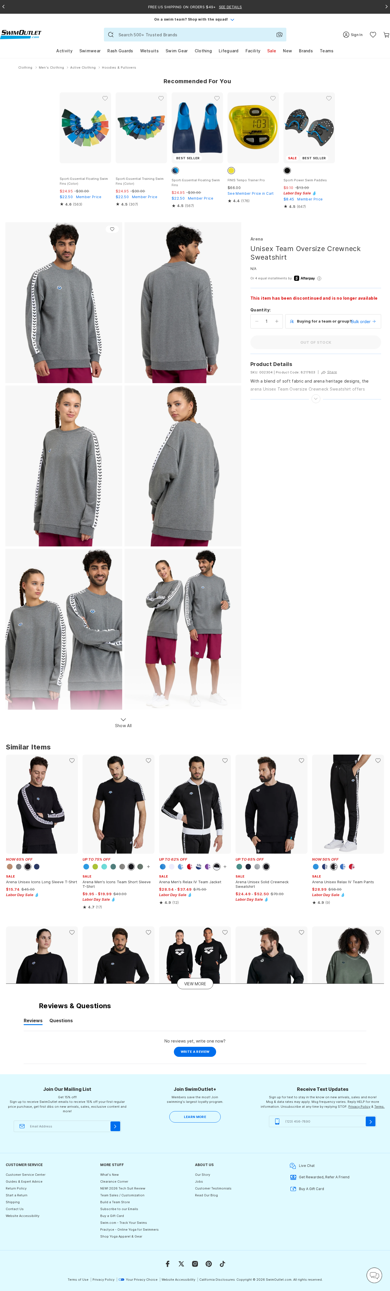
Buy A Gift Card (311, 1189)
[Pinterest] (208, 1263)
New (287, 50)
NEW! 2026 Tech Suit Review (122, 1188)
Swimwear (89, 50)
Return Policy (16, 1188)
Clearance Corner (114, 1181)
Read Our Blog (206, 1195)
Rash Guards (120, 50)
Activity (64, 50)
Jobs (199, 1181)
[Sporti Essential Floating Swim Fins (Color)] (85, 127)
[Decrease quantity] (257, 321)
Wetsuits (149, 50)
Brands (306, 50)
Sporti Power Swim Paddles (305, 180)
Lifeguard (229, 50)
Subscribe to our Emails (119, 1209)
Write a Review (198, 1053)
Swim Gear (177, 50)
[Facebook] (167, 1263)
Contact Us (15, 1209)
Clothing (203, 50)
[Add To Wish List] (112, 229)
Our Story (202, 1175)
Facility (253, 50)
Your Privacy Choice (142, 1280)
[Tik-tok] (222, 1263)
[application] (374, 1275)
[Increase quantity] (277, 321)
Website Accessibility (22, 1216)
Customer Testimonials (213, 1188)
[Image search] (279, 34)
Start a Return (16, 1195)
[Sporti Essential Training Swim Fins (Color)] (141, 127)
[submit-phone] (370, 1121)
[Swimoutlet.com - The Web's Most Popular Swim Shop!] (20, 34)
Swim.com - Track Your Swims (123, 1223)
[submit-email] (115, 1126)
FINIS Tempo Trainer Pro (246, 180)
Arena (256, 238)
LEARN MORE (195, 1117)
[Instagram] (195, 1263)
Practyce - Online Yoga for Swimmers (129, 1230)
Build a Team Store (115, 1202)
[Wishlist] (373, 34)
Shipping (13, 1202)
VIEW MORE (195, 983)
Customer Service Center (25, 1175)
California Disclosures (217, 1280)
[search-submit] (111, 34)
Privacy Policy (359, 1107)
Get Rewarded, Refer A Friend (324, 1177)
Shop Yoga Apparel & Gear (121, 1236)
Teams (327, 50)
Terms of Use (78, 1280)
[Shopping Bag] (386, 34)
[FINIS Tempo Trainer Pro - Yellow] (253, 127)
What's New (109, 1175)
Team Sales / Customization (122, 1195)
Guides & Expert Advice (24, 1181)
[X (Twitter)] (181, 1263)
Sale (271, 50)
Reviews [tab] (33, 1021)
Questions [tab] (61, 1021)
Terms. (379, 1107)
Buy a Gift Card (112, 1216)
